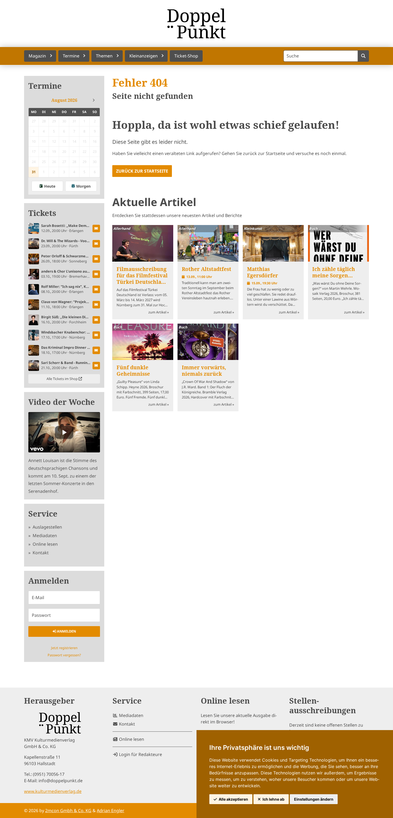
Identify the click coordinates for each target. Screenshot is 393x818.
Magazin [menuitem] (37, 56)
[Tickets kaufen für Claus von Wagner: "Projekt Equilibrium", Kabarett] (96, 304)
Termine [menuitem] (71, 56)
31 (34, 171)
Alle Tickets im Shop (63, 378)
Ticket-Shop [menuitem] (186, 56)
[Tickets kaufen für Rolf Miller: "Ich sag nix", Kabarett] (96, 289)
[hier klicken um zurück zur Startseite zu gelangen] (196, 23)
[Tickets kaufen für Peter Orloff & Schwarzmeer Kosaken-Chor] (96, 259)
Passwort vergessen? (64, 655)
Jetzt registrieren (64, 647)
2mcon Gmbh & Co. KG (68, 810)
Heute (49, 186)
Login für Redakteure (140, 754)
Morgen (83, 186)
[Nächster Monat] (93, 100)
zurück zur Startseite (142, 171)
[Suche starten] (363, 56)
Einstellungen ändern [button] (313, 799)
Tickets (42, 213)
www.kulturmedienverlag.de (53, 791)
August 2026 (64, 100)
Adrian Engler (110, 810)
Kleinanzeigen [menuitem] (143, 56)
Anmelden (66, 631)
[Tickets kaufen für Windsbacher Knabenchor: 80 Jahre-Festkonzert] (96, 335)
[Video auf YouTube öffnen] (64, 432)
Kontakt (40, 553)
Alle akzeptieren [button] (233, 799)
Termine (45, 86)
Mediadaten (44, 535)
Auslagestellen (47, 527)
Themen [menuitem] (104, 56)
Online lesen (45, 544)
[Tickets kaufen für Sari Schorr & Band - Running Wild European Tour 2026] (96, 365)
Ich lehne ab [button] (273, 799)
